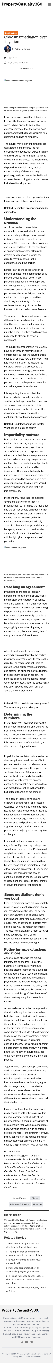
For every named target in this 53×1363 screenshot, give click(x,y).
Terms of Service (43, 1354)
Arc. (18, 1354)
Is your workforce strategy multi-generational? (24, 1261)
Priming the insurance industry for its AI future (26, 1289)
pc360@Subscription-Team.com (26, 1337)
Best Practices (11, 33)
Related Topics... (20, 1198)
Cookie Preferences (33, 1357)
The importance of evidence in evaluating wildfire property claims (24, 1253)
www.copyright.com (20, 1223)
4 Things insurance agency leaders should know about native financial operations (25, 1279)
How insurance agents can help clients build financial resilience (23, 1245)
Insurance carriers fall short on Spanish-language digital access (22, 1270)
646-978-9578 (14, 1331)
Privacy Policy (17, 1357)
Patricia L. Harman (22, 49)
